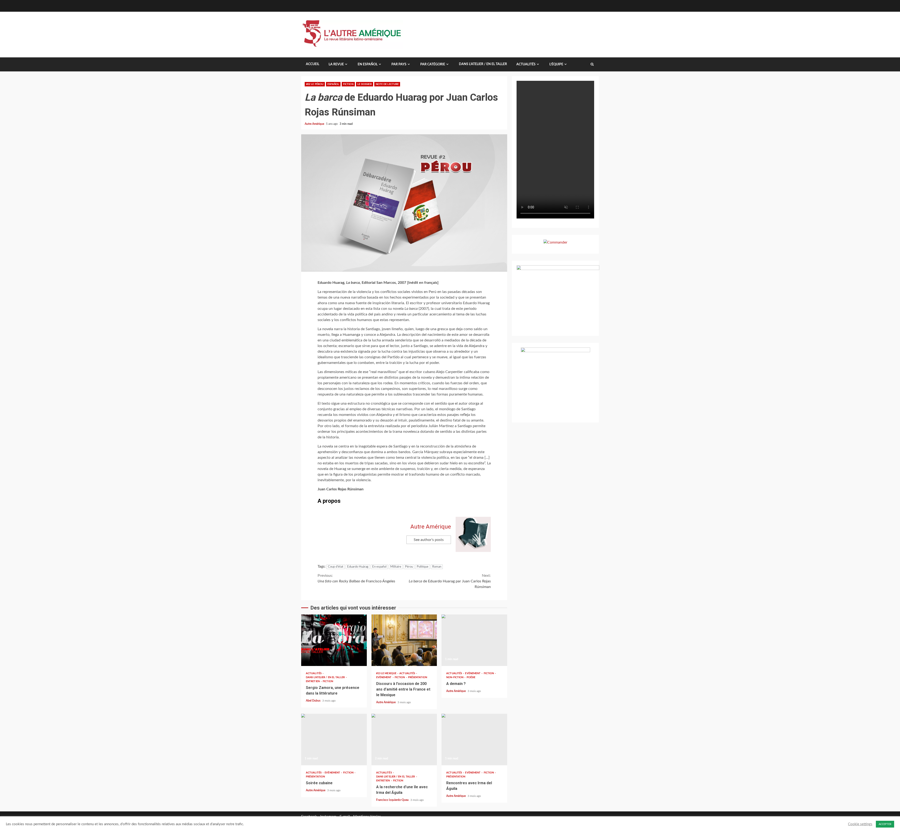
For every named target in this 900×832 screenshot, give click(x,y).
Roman (436, 566)
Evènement (384, 677)
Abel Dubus (313, 700)
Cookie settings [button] (860, 824)
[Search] (592, 64)
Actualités (526, 64)
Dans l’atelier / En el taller (483, 64)
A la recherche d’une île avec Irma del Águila (404, 739)
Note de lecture (387, 84)
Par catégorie (432, 64)
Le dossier (364, 84)
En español (379, 566)
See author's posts (429, 540)
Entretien (313, 681)
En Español (368, 64)
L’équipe (556, 64)
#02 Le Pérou (314, 84)
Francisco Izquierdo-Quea (392, 800)
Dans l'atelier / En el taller (325, 677)
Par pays (398, 64)
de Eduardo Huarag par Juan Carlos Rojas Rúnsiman (450, 581)
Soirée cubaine (334, 739)
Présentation (417, 677)
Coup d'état (335, 566)
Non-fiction (455, 677)
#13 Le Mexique (386, 673)
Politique (422, 566)
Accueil (312, 64)
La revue (336, 64)
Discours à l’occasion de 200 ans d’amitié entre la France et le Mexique (404, 640)
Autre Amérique (315, 123)
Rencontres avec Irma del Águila (474, 739)
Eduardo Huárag (357, 566)
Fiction (348, 84)
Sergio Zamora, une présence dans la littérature (334, 640)
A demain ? (474, 640)
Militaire (395, 566)
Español (333, 84)
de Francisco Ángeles (356, 578)
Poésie (471, 677)
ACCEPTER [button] (885, 824)
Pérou (409, 566)
